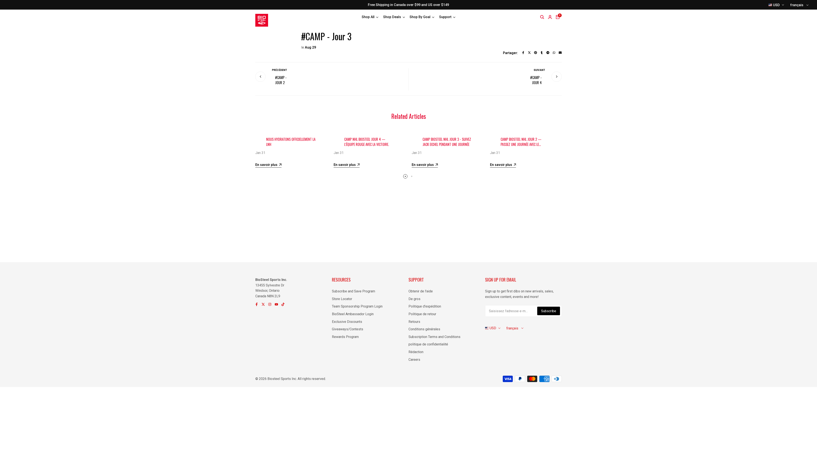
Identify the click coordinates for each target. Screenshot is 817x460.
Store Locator (342, 299)
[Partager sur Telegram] (547, 52)
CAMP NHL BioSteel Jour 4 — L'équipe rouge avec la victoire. (366, 142)
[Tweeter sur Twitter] (529, 52)
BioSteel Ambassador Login (353, 314)
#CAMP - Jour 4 (536, 80)
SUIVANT (539, 70)
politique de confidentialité (428, 344)
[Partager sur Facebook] (523, 52)
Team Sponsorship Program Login (357, 306)
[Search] (542, 17)
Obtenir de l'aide (420, 291)
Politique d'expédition (424, 306)
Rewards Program (345, 337)
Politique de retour (422, 314)
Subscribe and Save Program (353, 291)
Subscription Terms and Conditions (434, 337)
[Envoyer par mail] (560, 52)
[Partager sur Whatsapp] (554, 52)
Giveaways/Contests (347, 329)
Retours (414, 322)
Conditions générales (424, 329)
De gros (414, 299)
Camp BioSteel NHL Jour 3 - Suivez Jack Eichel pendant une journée (447, 142)
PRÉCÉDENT (279, 70)
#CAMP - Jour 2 (281, 80)
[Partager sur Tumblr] (541, 52)
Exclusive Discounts (347, 322)
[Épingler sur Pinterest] (535, 52)
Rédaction (415, 352)
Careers (414, 360)
